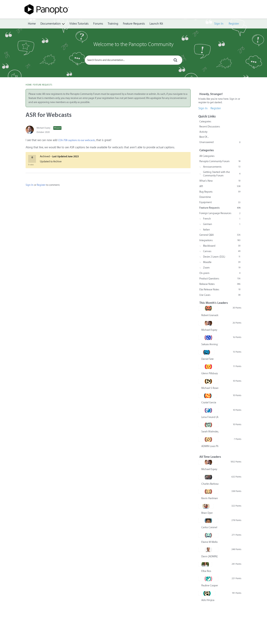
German (221, 224)
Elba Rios (206, 571)
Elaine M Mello (209, 541)
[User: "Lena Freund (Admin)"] (208, 410)
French (221, 218)
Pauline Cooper (209, 585)
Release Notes (219, 284)
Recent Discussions (209, 126)
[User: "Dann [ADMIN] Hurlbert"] (208, 549)
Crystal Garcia (208, 402)
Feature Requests (134, 23)
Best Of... (204, 136)
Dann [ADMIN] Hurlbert (209, 556)
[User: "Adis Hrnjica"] (206, 593)
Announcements (221, 166)
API (219, 186)
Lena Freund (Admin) (209, 417)
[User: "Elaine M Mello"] (208, 535)
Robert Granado (209, 315)
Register (234, 23)
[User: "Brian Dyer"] (206, 506)
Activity (203, 131)
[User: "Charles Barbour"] (208, 477)
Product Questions (219, 278)
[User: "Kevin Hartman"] (208, 491)
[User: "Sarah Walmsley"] (208, 424)
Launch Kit (156, 23)
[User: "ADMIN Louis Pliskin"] (208, 439)
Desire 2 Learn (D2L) (221, 256)
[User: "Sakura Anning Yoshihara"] (208, 337)
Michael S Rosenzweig (209, 388)
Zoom (221, 267)
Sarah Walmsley (209, 431)
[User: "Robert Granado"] (208, 308)
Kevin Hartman (209, 498)
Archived (45, 156)
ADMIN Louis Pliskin (209, 446)
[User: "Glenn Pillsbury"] (208, 366)
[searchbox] (133, 60)
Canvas (221, 251)
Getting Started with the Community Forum (221, 174)
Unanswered (219, 142)
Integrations (219, 240)
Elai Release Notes (219, 289)
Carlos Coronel (209, 527)
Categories (205, 121)
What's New (219, 180)
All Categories (206, 156)
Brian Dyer (207, 512)
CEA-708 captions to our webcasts (76, 140)
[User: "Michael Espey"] (30, 130)
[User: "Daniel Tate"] (206, 352)
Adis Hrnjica (207, 600)
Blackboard (221, 245)
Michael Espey (43, 128)
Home (32, 23)
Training (113, 23)
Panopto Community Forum (219, 161)
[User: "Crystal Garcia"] (207, 395)
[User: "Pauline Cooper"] (208, 578)
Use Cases (219, 294)
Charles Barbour (209, 483)
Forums (98, 23)
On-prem (219, 273)
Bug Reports (219, 191)
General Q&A (219, 234)
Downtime (205, 197)
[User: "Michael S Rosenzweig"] (208, 381)
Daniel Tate (207, 358)
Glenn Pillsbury (209, 373)
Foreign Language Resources (219, 213)
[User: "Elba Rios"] (205, 564)
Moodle (221, 262)
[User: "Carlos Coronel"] (208, 520)
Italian (206, 229)
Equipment (219, 202)
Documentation (50, 23)
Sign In (218, 23)
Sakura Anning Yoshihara (209, 344)
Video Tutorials (79, 23)
